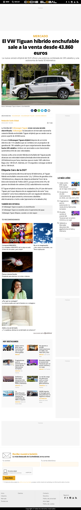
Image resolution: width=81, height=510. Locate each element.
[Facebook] (66, 2)
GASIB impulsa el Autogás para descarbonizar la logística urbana (44, 393)
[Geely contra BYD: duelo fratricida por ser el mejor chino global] (8, 348)
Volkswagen (16, 116)
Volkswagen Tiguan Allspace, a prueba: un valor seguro (19, 213)
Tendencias (42, 385)
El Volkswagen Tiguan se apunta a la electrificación (18, 207)
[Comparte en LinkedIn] (45, 110)
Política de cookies (48, 504)
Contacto (46, 493)
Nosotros (46, 496)
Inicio (2, 493)
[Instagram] (71, 2)
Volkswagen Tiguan (27, 116)
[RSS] (77, 2)
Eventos (20, 493)
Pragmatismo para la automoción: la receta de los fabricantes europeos (20, 364)
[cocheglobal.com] (40, 2)
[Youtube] (74, 2)
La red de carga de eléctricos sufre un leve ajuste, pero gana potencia (44, 380)
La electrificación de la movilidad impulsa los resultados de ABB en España (20, 395)
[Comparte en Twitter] (35, 110)
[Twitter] (69, 2)
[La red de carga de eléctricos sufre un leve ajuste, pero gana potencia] (32, 379)
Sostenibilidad (43, 398)
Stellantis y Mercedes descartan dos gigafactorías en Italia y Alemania (20, 380)
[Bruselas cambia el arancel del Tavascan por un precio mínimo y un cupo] (32, 362)
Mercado (17, 354)
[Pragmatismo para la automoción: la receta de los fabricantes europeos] (8, 362)
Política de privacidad (49, 498)
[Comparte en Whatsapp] (38, 110)
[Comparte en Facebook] (32, 110)
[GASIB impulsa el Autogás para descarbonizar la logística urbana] (32, 393)
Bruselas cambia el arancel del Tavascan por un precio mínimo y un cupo (44, 363)
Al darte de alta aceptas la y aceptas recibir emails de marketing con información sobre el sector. (37, 482)
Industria (17, 371)
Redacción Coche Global (10, 121)
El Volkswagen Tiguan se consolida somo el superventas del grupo (23, 210)
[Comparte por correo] (49, 110)
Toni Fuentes (47, 369)
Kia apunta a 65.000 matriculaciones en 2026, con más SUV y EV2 (44, 349)
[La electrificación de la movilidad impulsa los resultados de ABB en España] (8, 393)
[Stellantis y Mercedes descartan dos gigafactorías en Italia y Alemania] (8, 379)
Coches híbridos (40, 116)
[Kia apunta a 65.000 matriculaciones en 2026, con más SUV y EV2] (32, 348)
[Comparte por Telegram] (42, 110)
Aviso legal (46, 501)
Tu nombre (6, 461)
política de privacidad (25, 482)
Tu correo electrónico (48, 461)
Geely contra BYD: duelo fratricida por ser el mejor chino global (19, 349)
